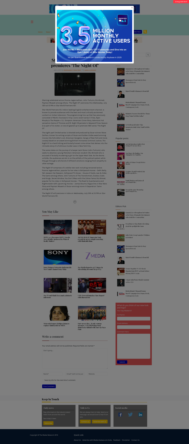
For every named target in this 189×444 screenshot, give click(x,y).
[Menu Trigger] (32, 21)
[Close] (132, 7)
